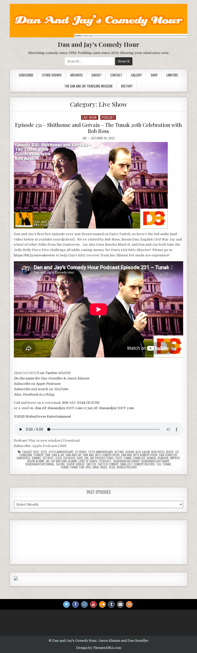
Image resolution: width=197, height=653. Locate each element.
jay (48, 461)
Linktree (172, 75)
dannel (36, 458)
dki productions (102, 458)
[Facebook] (75, 604)
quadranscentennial (39, 464)
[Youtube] (93, 604)
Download (71, 440)
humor (151, 458)
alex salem (142, 451)
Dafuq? (97, 75)
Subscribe (26, 75)
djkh (80, 458)
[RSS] (129, 604)
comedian (25, 454)
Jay (84, 138)
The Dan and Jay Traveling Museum (88, 86)
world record (127, 467)
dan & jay (58, 454)
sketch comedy (108, 464)
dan (47, 454)
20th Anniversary (60, 451)
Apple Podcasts (45, 446)
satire (60, 464)
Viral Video (99, 467)
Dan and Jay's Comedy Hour (98, 44)
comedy (39, 454)
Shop (154, 75)
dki (86, 458)
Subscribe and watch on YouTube (41, 389)
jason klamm (35, 461)
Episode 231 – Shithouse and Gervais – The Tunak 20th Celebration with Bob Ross (98, 127)
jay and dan (59, 461)
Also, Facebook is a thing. (34, 394)
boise (170, 451)
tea (158, 464)
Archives (76, 75)
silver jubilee (75, 464)
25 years (81, 451)
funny (128, 458)
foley (118, 458)
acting (119, 451)
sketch (91, 464)
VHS (88, 467)
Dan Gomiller (51, 378)
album (129, 451)
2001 (36, 451)
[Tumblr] (111, 604)
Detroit (48, 458)
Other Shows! (52, 75)
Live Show (89, 117)
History (127, 86)
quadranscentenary (155, 461)
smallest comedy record (137, 464)
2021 (44, 451)
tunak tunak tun (72, 467)
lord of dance (88, 461)
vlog (112, 467)
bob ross (158, 451)
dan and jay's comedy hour (101, 454)
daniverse (23, 458)
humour (163, 458)
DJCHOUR (30, 373)
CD (177, 451)
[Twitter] (66, 604)
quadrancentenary (126, 461)
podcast (108, 117)
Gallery (136, 75)
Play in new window (44, 440)
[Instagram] (84, 604)
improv (175, 458)
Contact (116, 75)
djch (58, 458)
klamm (72, 461)
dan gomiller (168, 454)
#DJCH (64, 373)
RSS (63, 446)
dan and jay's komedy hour (139, 454)
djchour (69, 458)
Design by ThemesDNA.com (98, 648)
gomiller (139, 458)
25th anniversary (100, 451)
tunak (166, 464)
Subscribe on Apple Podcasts (37, 384)
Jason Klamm (77, 378)
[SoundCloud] (102, 604)
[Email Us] (120, 604)
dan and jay (73, 454)
